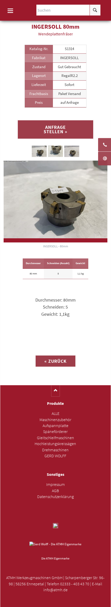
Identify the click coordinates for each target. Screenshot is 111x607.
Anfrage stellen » (55, 129)
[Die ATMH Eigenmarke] (55, 548)
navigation (10, 11)
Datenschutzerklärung (55, 496)
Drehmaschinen (55, 449)
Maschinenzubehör (55, 419)
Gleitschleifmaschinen (55, 437)
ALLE (55, 413)
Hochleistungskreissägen (55, 443)
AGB (55, 490)
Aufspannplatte (55, 425)
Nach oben (55, 390)
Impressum (55, 484)
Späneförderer (55, 431)
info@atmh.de (55, 589)
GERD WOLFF (55, 455)
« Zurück (55, 361)
